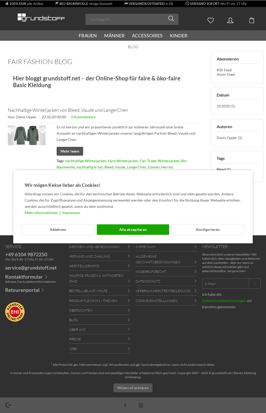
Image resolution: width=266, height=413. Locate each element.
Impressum (71, 212)
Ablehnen (58, 229)
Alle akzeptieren (133, 229)
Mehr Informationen (41, 212)
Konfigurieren (208, 229)
